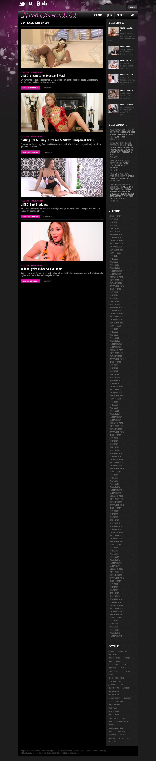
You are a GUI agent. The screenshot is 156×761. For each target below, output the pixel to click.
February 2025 (116, 271)
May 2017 (114, 553)
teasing (123, 735)
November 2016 (116, 572)
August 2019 (115, 471)
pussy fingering (114, 705)
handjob (123, 668)
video (121, 738)
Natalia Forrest (37, 72)
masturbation (113, 695)
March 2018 (115, 523)
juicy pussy (112, 685)
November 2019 (116, 462)
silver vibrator (122, 721)
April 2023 (114, 337)
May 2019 (114, 480)
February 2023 (116, 344)
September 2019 (117, 468)
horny (110, 674)
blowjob (128, 658)
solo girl (111, 725)
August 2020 (115, 435)
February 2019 (116, 489)
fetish (125, 664)
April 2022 (114, 374)
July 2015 (114, 620)
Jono (112, 173)
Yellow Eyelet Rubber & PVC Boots (41, 269)
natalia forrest (114, 698)
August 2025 (115, 252)
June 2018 (114, 514)
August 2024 (115, 289)
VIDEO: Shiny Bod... (127, 46)
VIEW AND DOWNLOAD (30, 88)
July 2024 (114, 292)
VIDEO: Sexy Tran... (127, 60)
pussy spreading (114, 715)
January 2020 (115, 456)
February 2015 (116, 635)
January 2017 (115, 565)
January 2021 (115, 420)
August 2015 (115, 617)
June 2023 (114, 331)
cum (110, 661)
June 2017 (114, 550)
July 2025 (114, 255)
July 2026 (114, 219)
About (120, 15)
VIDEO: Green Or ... (127, 74)
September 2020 (117, 432)
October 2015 (116, 611)
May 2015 (114, 626)
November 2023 (116, 316)
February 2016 (116, 599)
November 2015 (116, 608)
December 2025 (116, 240)
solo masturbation (115, 728)
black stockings (114, 658)
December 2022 (116, 350)
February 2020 (116, 453)
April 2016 (114, 593)
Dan (111, 184)
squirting (121, 731)
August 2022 (115, 362)
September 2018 (117, 505)
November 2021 (116, 389)
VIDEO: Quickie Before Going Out (120, 144)
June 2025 (114, 258)
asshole (111, 651)
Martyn (113, 129)
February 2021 (116, 417)
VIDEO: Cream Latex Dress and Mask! (43, 75)
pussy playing (113, 708)
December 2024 (116, 277)
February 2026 (116, 234)
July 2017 (114, 547)
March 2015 (115, 632)
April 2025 (114, 265)
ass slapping (122, 651)
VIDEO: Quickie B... (127, 104)
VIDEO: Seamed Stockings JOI (120, 185)
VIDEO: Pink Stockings (34, 204)
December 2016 (116, 569)
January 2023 (115, 347)
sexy (124, 718)
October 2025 (116, 246)
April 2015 (114, 629)
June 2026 (114, 222)
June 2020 (114, 441)
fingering (112, 668)
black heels (112, 654)
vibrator (111, 738)
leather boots (113, 688)
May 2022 (114, 371)
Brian (112, 143)
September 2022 (117, 359)
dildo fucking (113, 664)
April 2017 (114, 556)
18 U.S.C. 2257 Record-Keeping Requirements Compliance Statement (50, 753)
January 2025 (115, 274)
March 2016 (115, 596)
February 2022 (116, 380)
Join (109, 15)
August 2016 (115, 581)
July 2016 (114, 584)
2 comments (47, 152)
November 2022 (116, 353)
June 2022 (114, 368)
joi (129, 678)
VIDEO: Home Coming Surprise (119, 175)
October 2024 (116, 283)
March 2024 (115, 304)
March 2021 (115, 413)
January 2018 (115, 529)
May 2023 (114, 334)
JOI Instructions (114, 681)
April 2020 (114, 447)
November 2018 (116, 499)
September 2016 (117, 578)
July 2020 (114, 438)
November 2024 (116, 280)
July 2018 (114, 511)
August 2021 (115, 398)
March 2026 (115, 231)
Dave (112, 160)
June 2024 (114, 295)
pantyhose (120, 701)
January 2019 (115, 493)
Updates (98, 15)
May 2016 (114, 590)
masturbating (113, 691)
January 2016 (115, 602)
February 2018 (116, 526)
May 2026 (114, 225)
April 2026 (114, 228)
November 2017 (116, 535)
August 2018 (115, 508)
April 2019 (114, 483)
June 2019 (114, 477)
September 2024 (117, 286)
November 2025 (116, 243)
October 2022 (116, 356)
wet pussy (112, 741)
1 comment (47, 88)
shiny (110, 721)
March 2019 (115, 486)
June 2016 (114, 587)
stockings (112, 735)
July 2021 (114, 401)
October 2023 (116, 319)
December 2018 (116, 496)
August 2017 (115, 544)
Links (131, 15)
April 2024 (114, 301)
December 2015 (116, 605)
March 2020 (115, 450)
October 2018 (116, 502)
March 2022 (115, 377)
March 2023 (115, 341)
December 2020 (116, 423)
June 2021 (114, 404)
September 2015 (117, 614)
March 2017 (115, 559)
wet (128, 738)
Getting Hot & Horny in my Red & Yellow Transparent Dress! (57, 140)
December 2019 (116, 459)
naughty (127, 698)
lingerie (126, 688)
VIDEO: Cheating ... (127, 90)
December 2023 (116, 313)
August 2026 (115, 216)
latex (122, 685)
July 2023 (114, 328)
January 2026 (115, 237)
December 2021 (116, 386)
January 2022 (115, 383)
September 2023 (117, 322)
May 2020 (114, 444)
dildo (118, 661)
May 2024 (114, 298)
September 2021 (117, 395)
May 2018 (114, 517)
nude (110, 701)
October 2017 (116, 538)
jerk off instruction (116, 678)
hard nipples (113, 671)
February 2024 (116, 307)
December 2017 (116, 532)
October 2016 (116, 575)
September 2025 (117, 249)
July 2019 (114, 474)
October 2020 (116, 429)
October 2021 (116, 392)
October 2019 (116, 465)
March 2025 (115, 268)
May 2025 (114, 261)
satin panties (113, 718)
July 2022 (114, 365)
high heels (126, 671)
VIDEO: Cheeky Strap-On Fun (120, 161)
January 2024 (115, 310)
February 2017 (116, 562)
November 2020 (116, 426)
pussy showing (113, 711)
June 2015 (114, 623)
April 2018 (114, 520)
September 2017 (117, 541)
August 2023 (115, 325)
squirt (110, 731)
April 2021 (114, 410)
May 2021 (114, 407)
